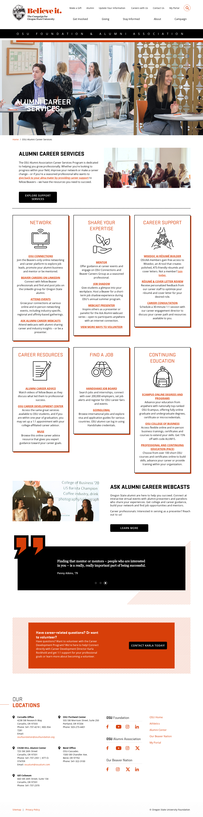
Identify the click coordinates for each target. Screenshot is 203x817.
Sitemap (17, 809)
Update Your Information (112, 8)
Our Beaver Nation (161, 736)
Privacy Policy (33, 809)
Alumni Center (158, 730)
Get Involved (80, 19)
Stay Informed (131, 19)
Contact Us (158, 8)
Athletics (155, 723)
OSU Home (156, 717)
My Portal (174, 8)
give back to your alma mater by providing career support (54, 178)
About (157, 19)
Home (16, 139)
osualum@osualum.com (37, 764)
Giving (105, 19)
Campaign (181, 19)
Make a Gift (75, 8)
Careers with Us (139, 8)
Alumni (90, 8)
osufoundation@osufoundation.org (36, 736)
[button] (95, 583)
